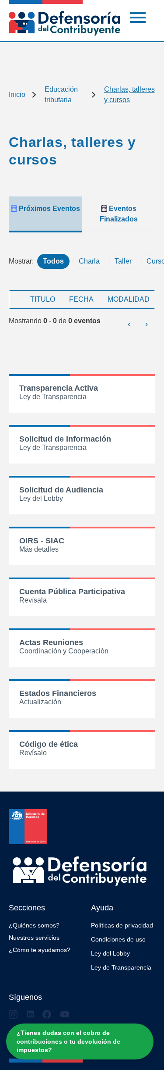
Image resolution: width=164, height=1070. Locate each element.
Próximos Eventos (48, 208)
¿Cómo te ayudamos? (39, 949)
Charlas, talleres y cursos (129, 94)
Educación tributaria (61, 94)
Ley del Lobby (110, 953)
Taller (123, 261)
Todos (53, 261)
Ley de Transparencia (121, 967)
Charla (89, 261)
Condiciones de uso (118, 939)
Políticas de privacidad (122, 925)
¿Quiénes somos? (34, 925)
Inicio (17, 94)
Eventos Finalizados (119, 214)
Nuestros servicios (34, 937)
